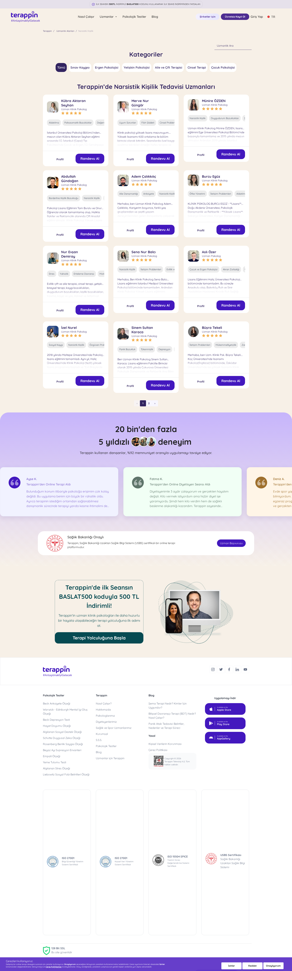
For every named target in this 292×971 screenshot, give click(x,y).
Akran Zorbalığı (231, 269)
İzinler (231, 965)
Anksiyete (148, 193)
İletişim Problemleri (220, 193)
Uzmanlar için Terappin (110, 758)
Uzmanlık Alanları (65, 31)
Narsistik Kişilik (197, 118)
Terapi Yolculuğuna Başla (99, 638)
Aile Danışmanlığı (128, 193)
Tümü (61, 67)
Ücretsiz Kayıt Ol (235, 16)
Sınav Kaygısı (80, 67)
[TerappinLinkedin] (238, 669)
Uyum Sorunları (127, 122)
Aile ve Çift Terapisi (168, 67)
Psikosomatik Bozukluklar (78, 122)
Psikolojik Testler (134, 17)
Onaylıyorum (273, 965)
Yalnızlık (64, 273)
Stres (51, 273)
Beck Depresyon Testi (56, 719)
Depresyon (164, 349)
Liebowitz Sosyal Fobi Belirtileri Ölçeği (66, 774)
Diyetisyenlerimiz (106, 721)
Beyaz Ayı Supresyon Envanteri (62, 750)
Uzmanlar (107, 17)
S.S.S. (99, 740)
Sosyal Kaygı (56, 344)
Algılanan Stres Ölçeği (56, 768)
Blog (155, 17)
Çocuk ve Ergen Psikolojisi (203, 269)
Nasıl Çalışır (86, 17)
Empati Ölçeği (51, 756)
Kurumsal (102, 734)
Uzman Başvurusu (231, 543)
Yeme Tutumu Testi (54, 762)
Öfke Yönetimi (197, 193)
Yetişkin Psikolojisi (137, 67)
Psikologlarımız (105, 715)
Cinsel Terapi (197, 67)
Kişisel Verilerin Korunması (165, 744)
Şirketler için (207, 16)
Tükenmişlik (147, 349)
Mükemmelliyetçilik (226, 344)
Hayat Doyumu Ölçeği (57, 725)
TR (273, 17)
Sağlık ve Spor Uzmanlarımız (113, 727)
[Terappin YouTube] (245, 669)
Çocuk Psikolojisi (223, 67)
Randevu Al (89, 158)
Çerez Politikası (158, 750)
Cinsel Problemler (169, 122)
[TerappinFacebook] (229, 669)
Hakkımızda (103, 709)
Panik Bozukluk (127, 349)
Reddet (252, 965)
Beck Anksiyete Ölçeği (56, 703)
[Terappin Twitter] (221, 669)
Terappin (47, 31)
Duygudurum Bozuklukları (225, 118)
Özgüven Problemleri (101, 344)
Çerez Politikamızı (54, 967)
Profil (60, 159)
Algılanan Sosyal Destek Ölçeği (62, 732)
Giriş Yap (257, 17)
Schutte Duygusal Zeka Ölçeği (61, 738)
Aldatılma (54, 122)
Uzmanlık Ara (225, 45)
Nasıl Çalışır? (104, 703)
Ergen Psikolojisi (106, 67)
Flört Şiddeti (147, 122)
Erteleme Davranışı (84, 273)
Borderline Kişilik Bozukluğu (63, 198)
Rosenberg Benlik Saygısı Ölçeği (63, 744)
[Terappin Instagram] (213, 669)
